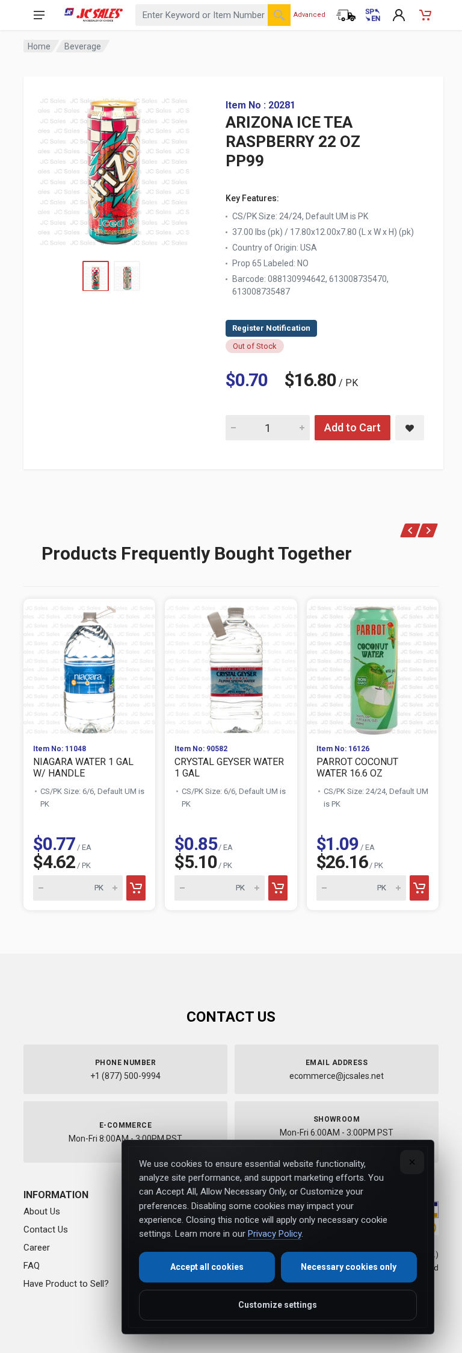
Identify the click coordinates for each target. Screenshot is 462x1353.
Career (36, 1247)
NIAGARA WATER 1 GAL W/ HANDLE (83, 767)
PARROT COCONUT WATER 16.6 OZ (357, 767)
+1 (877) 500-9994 (125, 1076)
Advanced (309, 15)
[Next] (428, 530)
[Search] (279, 15)
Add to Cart (352, 427)
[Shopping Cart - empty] (425, 15)
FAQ (31, 1265)
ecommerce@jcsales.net (336, 1076)
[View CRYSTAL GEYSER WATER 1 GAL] (231, 666)
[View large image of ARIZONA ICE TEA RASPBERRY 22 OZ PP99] (113, 168)
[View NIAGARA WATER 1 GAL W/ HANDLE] (89, 666)
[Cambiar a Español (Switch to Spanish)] (372, 15)
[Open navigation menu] (39, 15)
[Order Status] (346, 15)
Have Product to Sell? (66, 1283)
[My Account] (399, 15)
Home (39, 46)
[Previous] (410, 530)
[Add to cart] (136, 888)
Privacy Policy (274, 1233)
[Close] (412, 1162)
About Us (41, 1211)
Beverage (82, 46)
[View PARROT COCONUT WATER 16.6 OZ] (373, 666)
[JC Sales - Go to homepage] (93, 15)
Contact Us (45, 1229)
